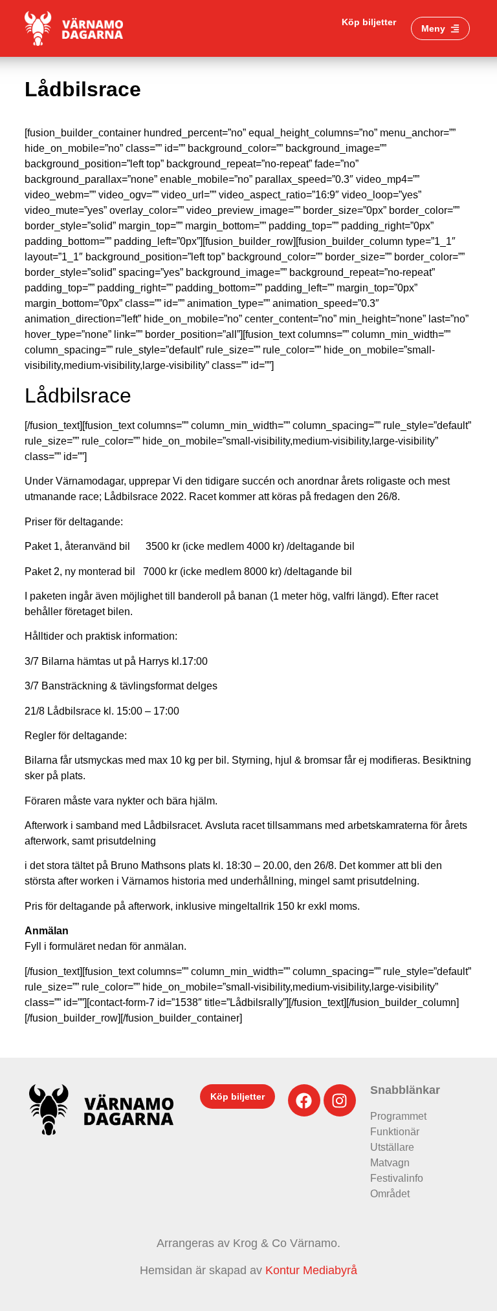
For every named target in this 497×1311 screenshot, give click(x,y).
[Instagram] (340, 1100)
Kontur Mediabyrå (311, 1270)
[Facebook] (304, 1100)
